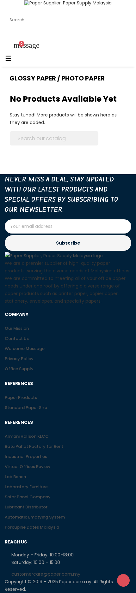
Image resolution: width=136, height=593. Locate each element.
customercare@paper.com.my (45, 574)
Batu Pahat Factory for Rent (34, 446)
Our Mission (17, 328)
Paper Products (21, 397)
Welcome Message (25, 349)
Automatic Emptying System (35, 517)
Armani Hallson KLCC (27, 436)
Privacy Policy (19, 359)
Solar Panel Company (28, 497)
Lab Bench (15, 477)
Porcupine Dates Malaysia (32, 527)
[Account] (11, 34)
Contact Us (17, 338)
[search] (122, 19)
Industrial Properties (26, 457)
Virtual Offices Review (27, 467)
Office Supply (19, 369)
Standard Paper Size (26, 408)
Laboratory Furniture (26, 487)
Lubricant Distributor (26, 507)
